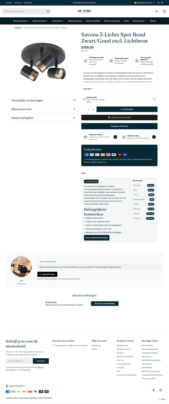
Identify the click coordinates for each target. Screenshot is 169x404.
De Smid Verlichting (19, 398)
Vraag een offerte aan (119, 126)
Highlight (17, 28)
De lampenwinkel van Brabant (84, 3)
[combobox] (26, 11)
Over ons (17, 3)
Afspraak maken (48, 274)
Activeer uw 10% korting (121, 117)
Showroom (28, 3)
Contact (9, 3)
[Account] (157, 11)
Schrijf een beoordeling (105, 303)
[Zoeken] (48, 11)
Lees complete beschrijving (97, 238)
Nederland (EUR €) (145, 3)
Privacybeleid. (26, 370)
